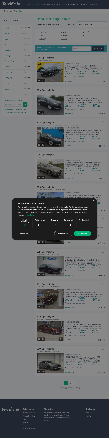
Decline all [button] (63, 233)
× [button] (93, 201)
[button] (25, 234)
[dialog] (54, 219)
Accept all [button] (82, 233)
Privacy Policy (29, 215)
